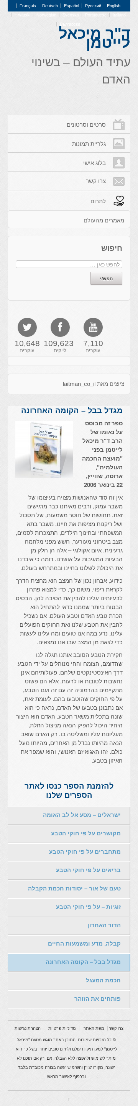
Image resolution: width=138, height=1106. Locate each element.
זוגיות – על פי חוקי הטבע (88, 906)
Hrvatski (22, 15)
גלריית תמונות (89, 143)
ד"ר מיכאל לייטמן (94, 38)
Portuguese (96, 15)
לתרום (98, 201)
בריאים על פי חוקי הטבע (88, 870)
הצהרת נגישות (28, 1028)
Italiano (119, 15)
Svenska (70, 15)
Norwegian (46, 15)
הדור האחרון (104, 925)
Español (71, 5)
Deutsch (50, 5)
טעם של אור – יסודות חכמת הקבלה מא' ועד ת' (74, 891)
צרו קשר (96, 181)
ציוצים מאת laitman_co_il (93, 384)
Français (28, 5)
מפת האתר (94, 1028)
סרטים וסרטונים (86, 124)
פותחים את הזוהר (97, 998)
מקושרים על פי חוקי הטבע (86, 833)
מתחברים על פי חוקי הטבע (85, 851)
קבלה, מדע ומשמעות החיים (84, 943)
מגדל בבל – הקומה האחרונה (83, 962)
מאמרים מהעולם (104, 220)
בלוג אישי (94, 163)
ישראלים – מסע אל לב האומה (82, 815)
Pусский (93, 5)
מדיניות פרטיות (62, 1028)
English (113, 5)
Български (70, 24)
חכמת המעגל (103, 980)
